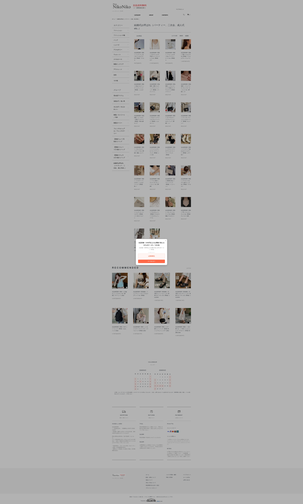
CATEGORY (137, 15)
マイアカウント (180, 9)
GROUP (151, 15)
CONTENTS (165, 15)
